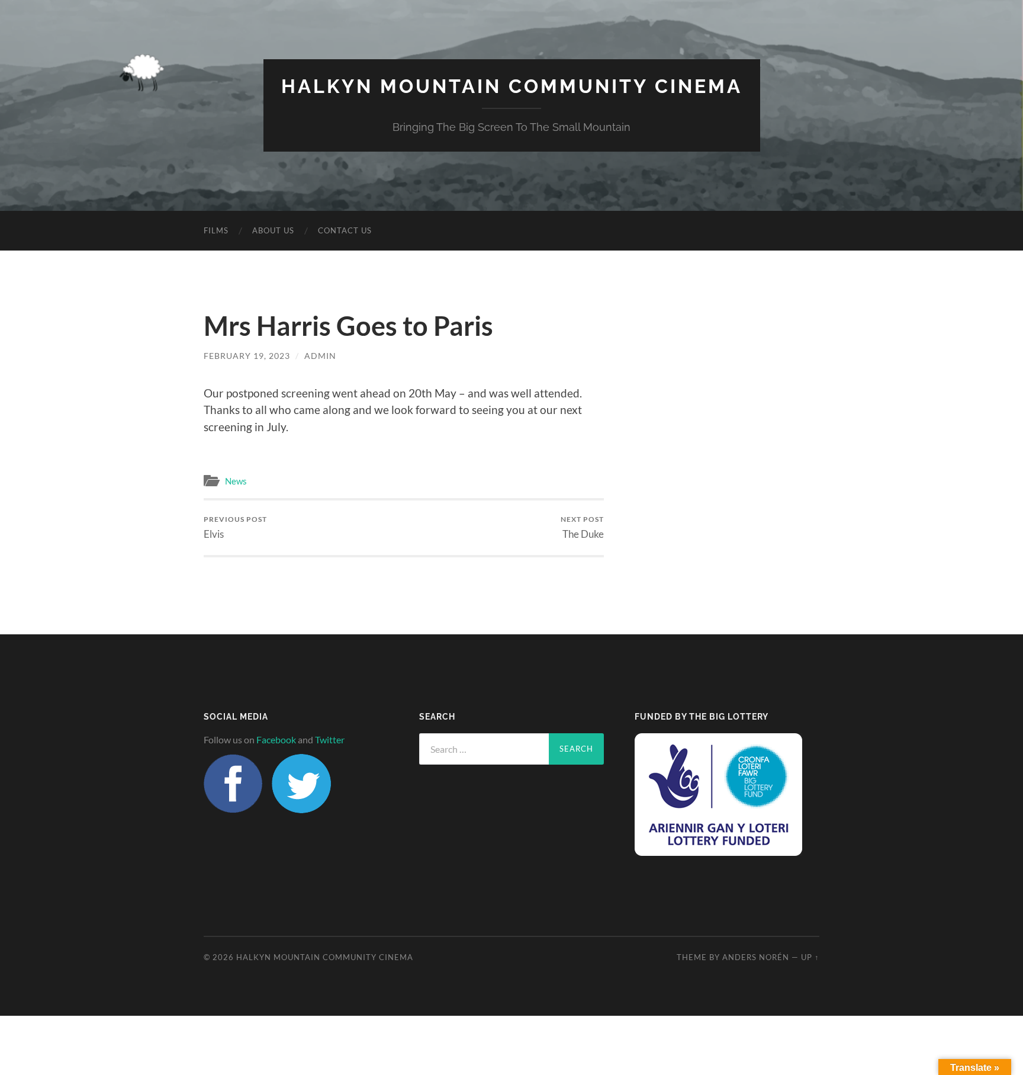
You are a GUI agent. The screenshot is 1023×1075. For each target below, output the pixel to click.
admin (320, 356)
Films (216, 230)
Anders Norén (755, 957)
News (236, 481)
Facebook (276, 739)
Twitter (330, 739)
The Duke (582, 527)
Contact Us (345, 230)
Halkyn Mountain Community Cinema (511, 86)
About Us (273, 230)
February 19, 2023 (247, 356)
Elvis (235, 527)
